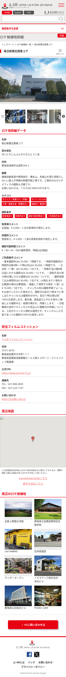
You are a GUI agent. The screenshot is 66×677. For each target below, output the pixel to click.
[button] (33, 439)
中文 (29, 12)
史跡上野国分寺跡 (14, 521)
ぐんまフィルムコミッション (17, 339)
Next (63, 116)
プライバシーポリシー (33, 666)
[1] (61, 18)
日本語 (7, 12)
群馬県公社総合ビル (15, 607)
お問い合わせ (45, 662)
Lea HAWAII (11, 551)
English (18, 12)
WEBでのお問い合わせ (14, 399)
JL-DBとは (19, 662)
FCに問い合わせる (34, 624)
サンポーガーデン (14, 577)
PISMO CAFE (41, 607)
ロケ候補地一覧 (24, 44)
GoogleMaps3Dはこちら (33, 478)
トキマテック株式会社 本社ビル (47, 579)
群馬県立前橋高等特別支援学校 (47, 523)
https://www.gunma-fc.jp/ (16, 373)
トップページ (8, 44)
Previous (2, 116)
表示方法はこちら (33, 483)
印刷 (61, 35)
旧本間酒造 (40, 551)
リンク (31, 662)
